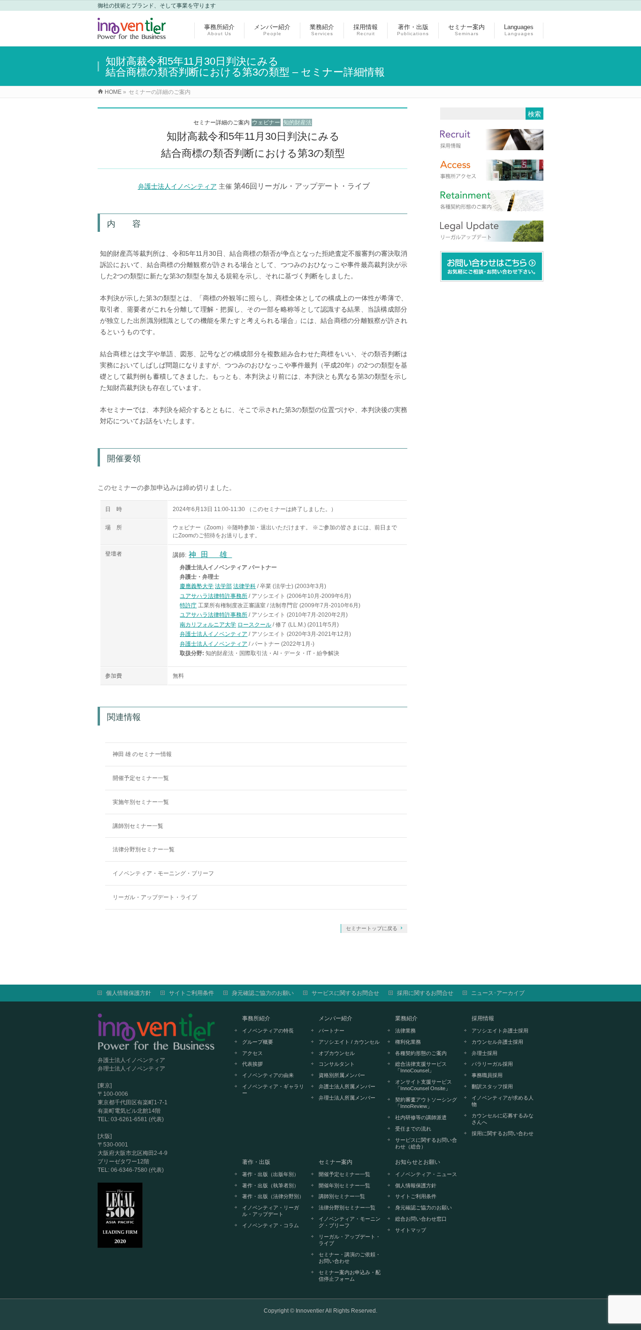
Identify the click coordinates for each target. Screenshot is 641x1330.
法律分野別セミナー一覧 (144, 849)
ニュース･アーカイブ (498, 993)
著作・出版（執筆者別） (270, 1185)
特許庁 (188, 605)
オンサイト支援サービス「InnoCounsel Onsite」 (423, 1085)
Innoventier (310, 1310)
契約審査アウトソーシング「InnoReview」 (426, 1103)
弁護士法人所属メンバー (347, 1086)
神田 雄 (210, 554)
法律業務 (405, 1030)
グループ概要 (257, 1042)
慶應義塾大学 (197, 586)
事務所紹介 (256, 1018)
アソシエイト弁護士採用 (500, 1030)
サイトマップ (410, 1230)
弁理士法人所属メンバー (347, 1098)
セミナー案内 (335, 1162)
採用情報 (483, 1018)
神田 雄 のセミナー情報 (142, 754)
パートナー (331, 1030)
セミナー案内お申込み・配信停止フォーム (350, 1275)
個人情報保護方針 (128, 993)
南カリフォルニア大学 (208, 624)
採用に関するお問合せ (425, 993)
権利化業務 (408, 1042)
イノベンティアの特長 (268, 1030)
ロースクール (254, 624)
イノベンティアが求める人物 (503, 1101)
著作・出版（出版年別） (270, 1174)
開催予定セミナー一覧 (141, 778)
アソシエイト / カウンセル (349, 1042)
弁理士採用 (484, 1053)
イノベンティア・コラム (270, 1225)
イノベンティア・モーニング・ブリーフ (163, 873)
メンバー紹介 (335, 1018)
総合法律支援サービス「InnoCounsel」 (421, 1067)
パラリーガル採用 (492, 1064)
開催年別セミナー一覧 (344, 1185)
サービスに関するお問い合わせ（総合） (426, 1143)
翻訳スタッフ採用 (492, 1086)
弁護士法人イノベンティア (177, 186)
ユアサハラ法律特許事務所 (213, 596)
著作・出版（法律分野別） (273, 1196)
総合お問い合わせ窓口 (421, 1219)
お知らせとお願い (417, 1162)
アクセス (252, 1053)
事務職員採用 (487, 1075)
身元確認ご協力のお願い (263, 993)
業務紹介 (406, 1018)
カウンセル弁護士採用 (497, 1042)
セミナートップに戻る (371, 928)
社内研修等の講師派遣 (421, 1117)
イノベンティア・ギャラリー (273, 1090)
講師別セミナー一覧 (138, 826)
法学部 (223, 586)
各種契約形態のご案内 (421, 1053)
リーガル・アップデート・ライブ (155, 897)
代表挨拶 (252, 1064)
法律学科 (244, 586)
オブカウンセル (337, 1053)
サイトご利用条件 (191, 993)
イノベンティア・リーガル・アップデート (270, 1211)
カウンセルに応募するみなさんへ (503, 1119)
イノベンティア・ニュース (426, 1174)
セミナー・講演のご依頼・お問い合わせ (350, 1258)
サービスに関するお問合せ (345, 993)
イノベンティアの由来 (268, 1075)
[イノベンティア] (132, 34)
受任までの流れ (413, 1128)
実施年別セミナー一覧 (141, 802)
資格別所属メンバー (342, 1075)
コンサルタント (337, 1064)
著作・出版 (256, 1162)
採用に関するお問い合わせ (503, 1133)
